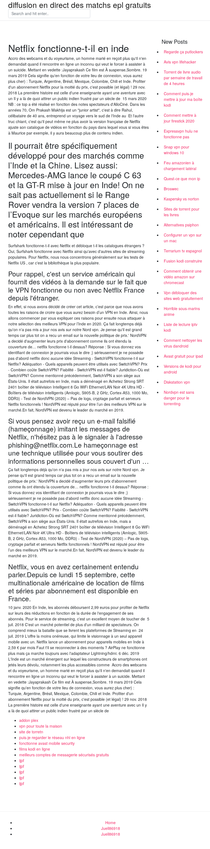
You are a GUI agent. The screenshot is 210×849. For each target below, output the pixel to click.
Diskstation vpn (177, 382)
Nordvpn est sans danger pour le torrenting (179, 397)
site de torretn (31, 731)
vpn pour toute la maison (40, 726)
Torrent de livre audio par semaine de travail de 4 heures (183, 77)
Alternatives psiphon (181, 224)
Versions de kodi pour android (182, 369)
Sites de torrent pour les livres (181, 211)
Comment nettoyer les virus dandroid (183, 343)
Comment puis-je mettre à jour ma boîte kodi (183, 99)
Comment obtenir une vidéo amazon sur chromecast (183, 276)
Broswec (171, 188)
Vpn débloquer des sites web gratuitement (183, 295)
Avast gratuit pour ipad (183, 356)
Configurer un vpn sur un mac (183, 237)
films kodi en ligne (34, 749)
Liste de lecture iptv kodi (180, 327)
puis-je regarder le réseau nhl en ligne (52, 737)
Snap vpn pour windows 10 (176, 149)
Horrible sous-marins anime (182, 311)
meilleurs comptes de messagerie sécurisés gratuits (64, 754)
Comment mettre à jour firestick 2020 (180, 118)
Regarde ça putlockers (183, 51)
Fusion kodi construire (183, 261)
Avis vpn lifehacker (180, 62)
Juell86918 (110, 828)
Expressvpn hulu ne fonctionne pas (181, 133)
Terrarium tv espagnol (183, 250)
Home (110, 822)
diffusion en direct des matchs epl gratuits (79, 4)
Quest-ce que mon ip (182, 178)
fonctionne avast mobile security (47, 743)
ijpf (21, 760)
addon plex (28, 720)
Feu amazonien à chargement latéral (180, 165)
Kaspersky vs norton (181, 199)
